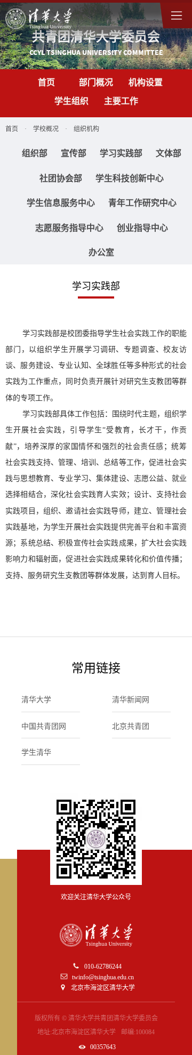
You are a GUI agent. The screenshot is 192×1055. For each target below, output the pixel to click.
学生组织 (71, 101)
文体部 (168, 153)
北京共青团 (130, 726)
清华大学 (36, 700)
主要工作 (121, 101)
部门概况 (96, 82)
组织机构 (86, 129)
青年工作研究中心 (142, 202)
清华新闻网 (130, 700)
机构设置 (146, 82)
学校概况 (46, 129)
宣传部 (73, 153)
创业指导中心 (142, 227)
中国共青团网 (43, 726)
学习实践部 (121, 153)
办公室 (101, 252)
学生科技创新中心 (129, 178)
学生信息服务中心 (61, 202)
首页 (46, 82)
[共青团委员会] (38, 19)
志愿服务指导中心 (69, 227)
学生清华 (36, 752)
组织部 (34, 153)
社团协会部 (60, 178)
